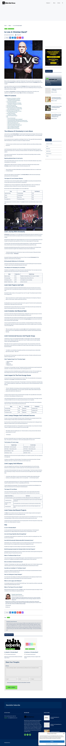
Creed (40, 383)
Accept (52, 741)
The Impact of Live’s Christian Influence (14, 100)
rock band (10, 338)
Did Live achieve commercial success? (14, 123)
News (47, 78)
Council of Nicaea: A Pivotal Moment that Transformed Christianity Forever (56, 115)
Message (7, 665)
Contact (58, 2)
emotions (12, 330)
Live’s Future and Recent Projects (12, 115)
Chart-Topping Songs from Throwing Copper (15, 108)
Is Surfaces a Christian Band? (31, 652)
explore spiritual (18, 160)
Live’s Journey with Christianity (11, 101)
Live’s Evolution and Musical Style (12, 106)
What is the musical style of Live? (13, 122)
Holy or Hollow (11, 28)
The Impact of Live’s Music (12, 114)
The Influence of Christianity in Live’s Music (13, 98)
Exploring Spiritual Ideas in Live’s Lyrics (14, 99)
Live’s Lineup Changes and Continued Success (14, 111)
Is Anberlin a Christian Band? (11, 652)
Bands (10, 25)
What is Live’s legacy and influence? (13, 127)
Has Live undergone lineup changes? (13, 126)
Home (5, 25)
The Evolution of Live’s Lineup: (12, 112)
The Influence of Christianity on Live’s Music (15, 104)
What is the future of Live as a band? (13, 128)
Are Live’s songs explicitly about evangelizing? (15, 119)
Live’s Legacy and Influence (11, 113)
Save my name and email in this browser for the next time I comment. (18, 682)
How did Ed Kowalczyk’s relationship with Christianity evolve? (17, 120)
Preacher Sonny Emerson (11, 621)
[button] (63, 733)
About (54, 2)
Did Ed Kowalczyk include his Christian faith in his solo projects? (18, 121)
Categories (48, 2)
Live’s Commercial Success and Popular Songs (14, 107)
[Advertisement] (33, 13)
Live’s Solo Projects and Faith (11, 105)
